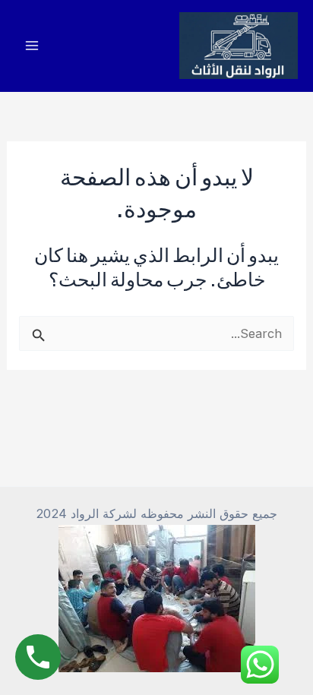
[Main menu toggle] (32, 46)
